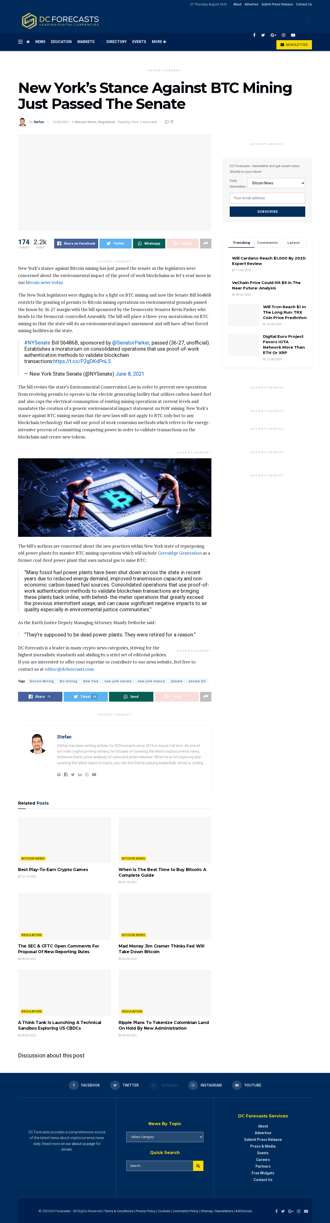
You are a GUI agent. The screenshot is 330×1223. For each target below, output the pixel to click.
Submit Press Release (277, 4)
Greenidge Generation (180, 553)
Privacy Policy (145, 1211)
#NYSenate (37, 343)
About (237, 4)
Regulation (107, 122)
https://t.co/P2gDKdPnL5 (82, 361)
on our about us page (78, 1144)
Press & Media (263, 1146)
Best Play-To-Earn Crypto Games (53, 869)
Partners (263, 1166)
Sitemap (207, 1211)
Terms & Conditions (119, 1211)
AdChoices (243, 1211)
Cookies (164, 1211)
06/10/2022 (129, 882)
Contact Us (304, 4)
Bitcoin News (85, 122)
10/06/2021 (60, 122)
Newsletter (296, 45)
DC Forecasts (60, 1211)
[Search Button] (198, 1166)
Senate (177, 681)
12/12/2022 (28, 876)
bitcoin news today (44, 282)
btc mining (68, 681)
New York (90, 681)
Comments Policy (185, 1211)
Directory (116, 42)
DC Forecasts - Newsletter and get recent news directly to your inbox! (264, 169)
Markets (86, 42)
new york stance (151, 681)
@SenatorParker (130, 343)
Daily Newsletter (238, 183)
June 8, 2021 (130, 374)
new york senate (118, 681)
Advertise (251, 4)
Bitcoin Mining (42, 681)
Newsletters (224, 1211)
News (40, 42)
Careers (263, 1160)
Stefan (39, 122)
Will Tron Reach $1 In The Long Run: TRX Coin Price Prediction (285, 312)
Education (61, 42)
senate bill (197, 681)
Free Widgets (263, 1173)
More (157, 42)
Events (139, 42)
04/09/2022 (28, 959)
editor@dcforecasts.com (69, 669)
